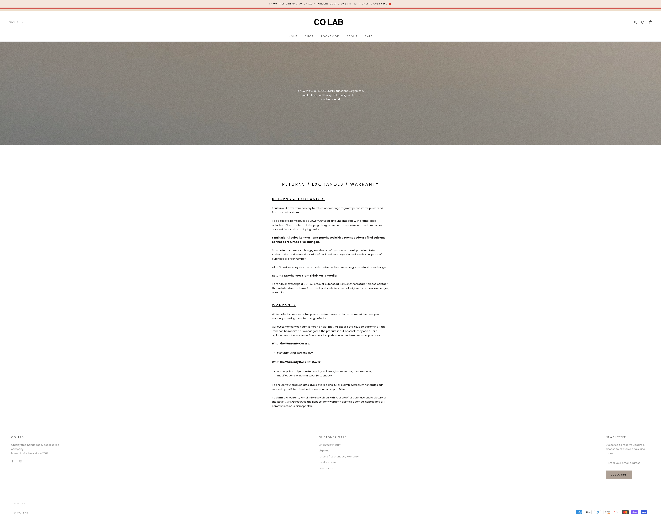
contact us (326, 468)
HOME (293, 36)
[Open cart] (650, 22)
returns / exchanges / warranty (339, 456)
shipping (324, 450)
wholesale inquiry (329, 444)
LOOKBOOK (330, 36)
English (14, 22)
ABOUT (352, 36)
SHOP (309, 36)
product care (327, 462)
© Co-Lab (21, 512)
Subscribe (619, 474)
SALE (369, 36)
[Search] (643, 22)
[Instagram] (20, 461)
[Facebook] (12, 461)
